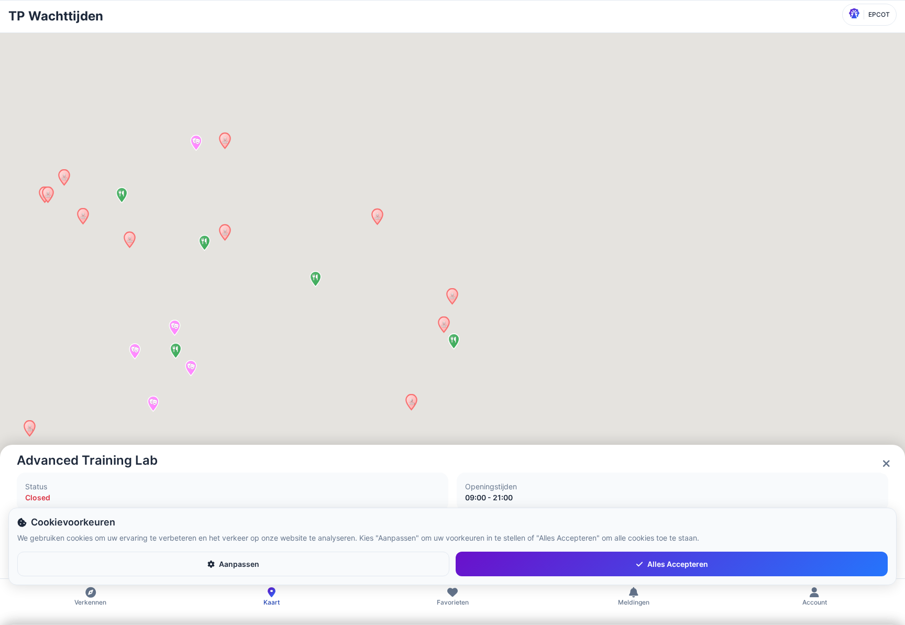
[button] (83, 216)
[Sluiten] (886, 463)
